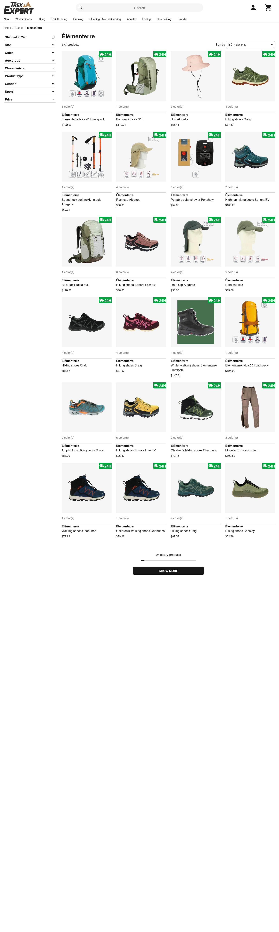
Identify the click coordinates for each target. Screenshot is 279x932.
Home (7, 28)
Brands (182, 19)
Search (139, 7)
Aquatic (131, 19)
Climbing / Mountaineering (105, 19)
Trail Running (59, 19)
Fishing (146, 19)
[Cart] (268, 7)
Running (78, 19)
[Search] (80, 7)
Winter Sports (23, 19)
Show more (168, 571)
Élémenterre (70, 114)
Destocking (164, 19)
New (6, 19)
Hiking (41, 19)
